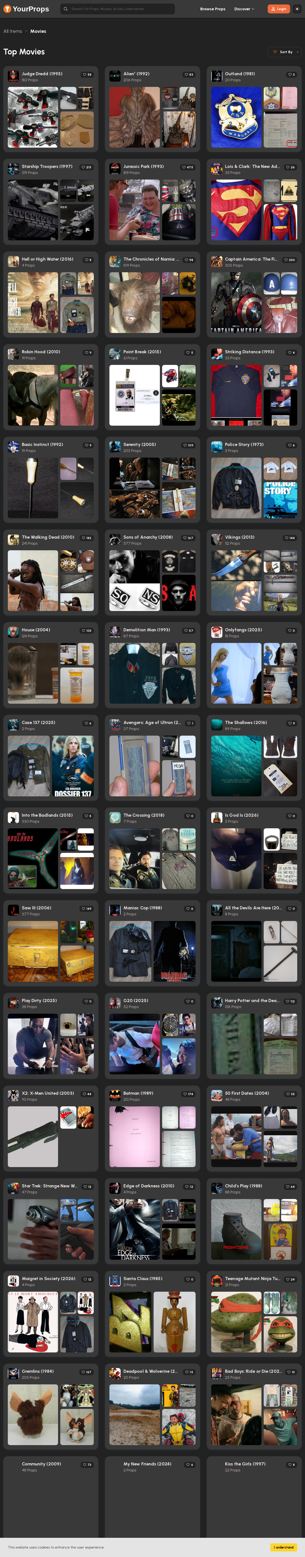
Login (281, 9)
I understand (284, 1547)
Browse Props (213, 8)
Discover (242, 8)
